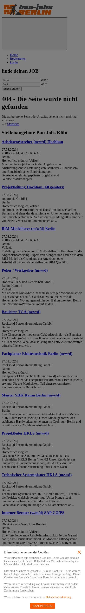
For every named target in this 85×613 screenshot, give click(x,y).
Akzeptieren (42, 605)
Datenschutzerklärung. (59, 597)
